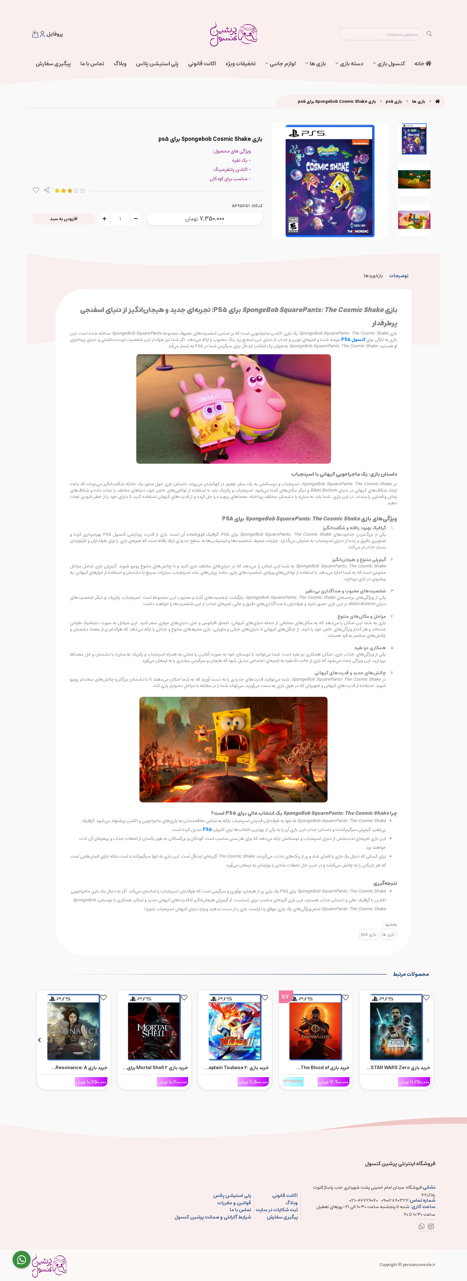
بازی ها (318, 64)
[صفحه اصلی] (437, 101)
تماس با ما (92, 64)
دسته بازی (351, 64)
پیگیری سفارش (53, 64)
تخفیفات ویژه (241, 64)
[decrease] (135, 218)
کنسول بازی (391, 64)
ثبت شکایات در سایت (277, 1210)
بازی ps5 (394, 101)
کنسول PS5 (353, 339)
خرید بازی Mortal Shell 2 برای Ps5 (157, 1068)
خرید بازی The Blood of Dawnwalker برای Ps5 (325, 1068)
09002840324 (395, 1200)
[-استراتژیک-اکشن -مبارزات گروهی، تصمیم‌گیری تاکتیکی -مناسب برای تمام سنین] (396, 1025)
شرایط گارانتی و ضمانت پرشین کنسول (212, 1217)
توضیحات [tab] (398, 275)
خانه (419, 64)
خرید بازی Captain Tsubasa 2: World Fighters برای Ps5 (237, 1068)
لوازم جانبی (283, 64)
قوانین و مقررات (234, 1203)
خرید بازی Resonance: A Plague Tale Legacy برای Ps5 (75, 1068)
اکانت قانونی (202, 64)
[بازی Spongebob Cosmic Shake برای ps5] (49, 1265)
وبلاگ (120, 64)
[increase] (104, 218)
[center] (429, 34)
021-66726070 (363, 1200)
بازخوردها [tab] (373, 275)
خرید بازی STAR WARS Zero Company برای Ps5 (400, 1068)
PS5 (207, 829)
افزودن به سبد (64, 219)
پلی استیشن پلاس (157, 64)
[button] (427, 1040)
